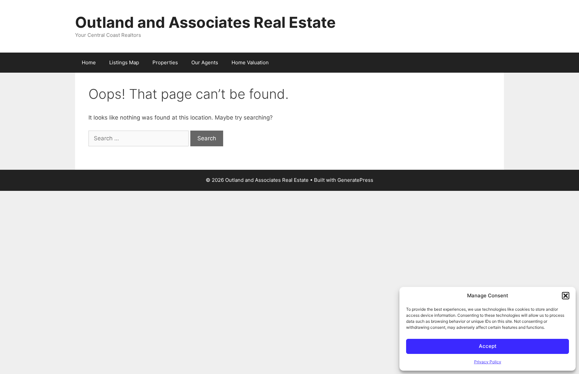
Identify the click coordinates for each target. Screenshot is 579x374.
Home (89, 62)
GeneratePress (355, 180)
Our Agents (204, 62)
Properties (165, 62)
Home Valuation (250, 62)
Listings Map (124, 62)
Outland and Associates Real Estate (205, 22)
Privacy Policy (487, 361)
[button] (565, 295)
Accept (488, 346)
